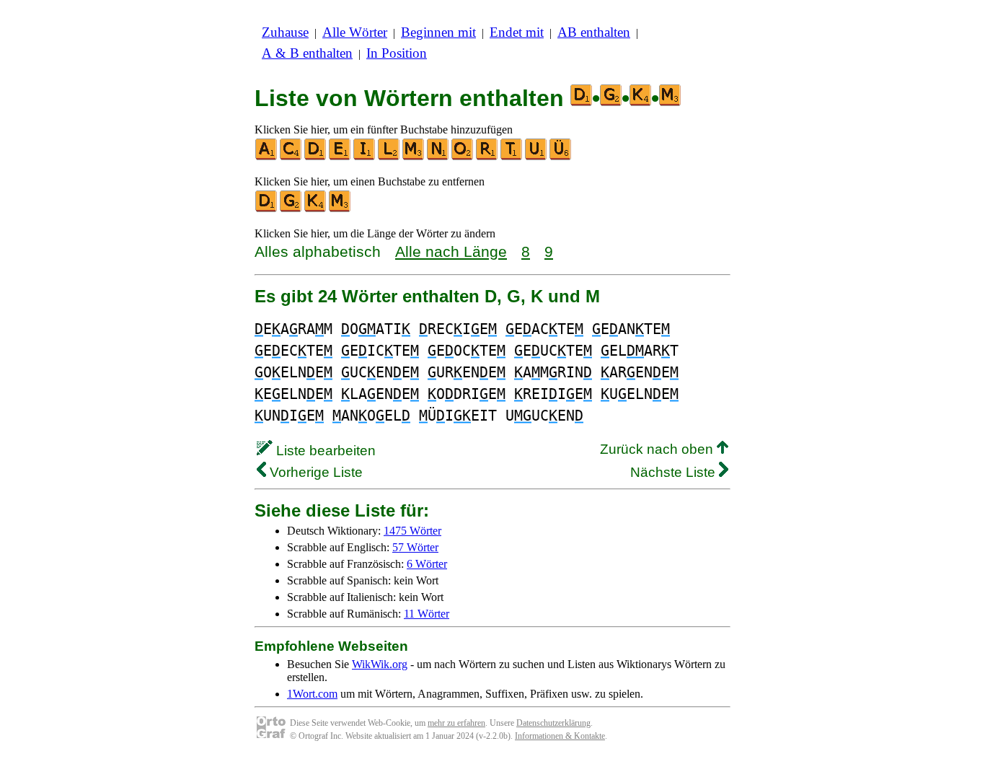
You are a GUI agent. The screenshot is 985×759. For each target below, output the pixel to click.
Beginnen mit (438, 32)
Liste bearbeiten (324, 450)
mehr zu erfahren (456, 723)
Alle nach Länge (451, 251)
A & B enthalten (307, 53)
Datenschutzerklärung (553, 723)
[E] (340, 157)
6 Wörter (427, 564)
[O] (463, 157)
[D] (316, 157)
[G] (291, 209)
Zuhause (285, 32)
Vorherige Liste (314, 472)
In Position (396, 53)
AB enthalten (593, 32)
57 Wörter (415, 547)
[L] (389, 157)
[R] (487, 157)
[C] (291, 157)
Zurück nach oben (658, 449)
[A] (267, 157)
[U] (536, 157)
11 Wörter (426, 613)
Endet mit (517, 32)
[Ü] (561, 157)
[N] (438, 157)
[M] (414, 157)
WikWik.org (379, 664)
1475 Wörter (412, 531)
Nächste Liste (674, 472)
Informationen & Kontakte (560, 736)
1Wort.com (312, 694)
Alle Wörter (354, 32)
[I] (365, 157)
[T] (512, 157)
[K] (316, 209)
